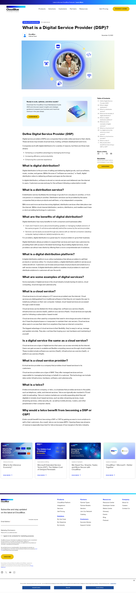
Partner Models (85, 505)
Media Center (107, 508)
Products (42, 9)
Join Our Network (86, 511)
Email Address (6, 522)
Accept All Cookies (36, 587)
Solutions (52, 9)
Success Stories (85, 522)
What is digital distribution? (104, 106)
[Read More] (11, 475)
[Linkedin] (2, 572)
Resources (83, 9)
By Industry (61, 525)
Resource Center (108, 502)
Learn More (79, 2)
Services (60, 508)
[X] (6, 572)
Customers (63, 9)
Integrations (61, 505)
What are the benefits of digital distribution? (107, 115)
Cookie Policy (113, 583)
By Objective (61, 522)
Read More (7, 475)
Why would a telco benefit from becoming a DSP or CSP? (107, 145)
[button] (98, 153)
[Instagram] (14, 572)
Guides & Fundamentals (31, 22)
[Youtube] (10, 572)
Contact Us (126, 508)
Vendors (83, 508)
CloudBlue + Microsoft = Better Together (119, 466)
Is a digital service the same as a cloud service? (106, 132)
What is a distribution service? (106, 110)
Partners (73, 9)
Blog (104, 517)
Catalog (83, 514)
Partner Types (85, 502)
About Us (125, 502)
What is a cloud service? (107, 128)
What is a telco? (104, 141)
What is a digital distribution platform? (106, 119)
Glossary (106, 511)
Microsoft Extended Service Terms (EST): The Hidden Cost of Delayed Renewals (50, 467)
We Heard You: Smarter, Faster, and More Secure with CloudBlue (85, 467)
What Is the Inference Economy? (12, 466)
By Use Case (61, 519)
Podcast (105, 520)
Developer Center (109, 505)
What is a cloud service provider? (106, 137)
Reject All (68, 587)
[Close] (134, 580)
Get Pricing (103, 9)
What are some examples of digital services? (105, 124)
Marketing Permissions (8, 530)
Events (105, 514)
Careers (124, 505)
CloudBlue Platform (63, 502)
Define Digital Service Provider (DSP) (106, 102)
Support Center (85, 525)
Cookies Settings (99, 587)
